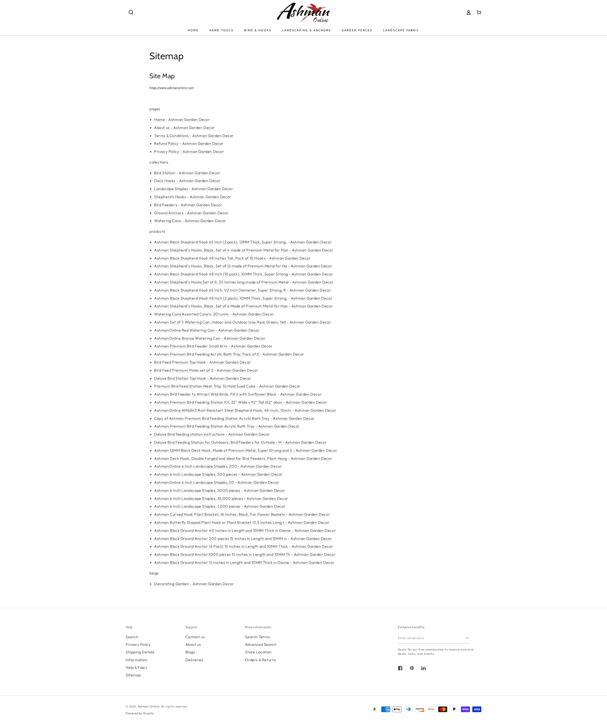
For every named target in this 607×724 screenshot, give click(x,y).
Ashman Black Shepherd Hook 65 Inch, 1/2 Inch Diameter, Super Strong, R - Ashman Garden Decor (242, 290)
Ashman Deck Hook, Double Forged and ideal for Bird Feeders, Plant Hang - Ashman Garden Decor (243, 458)
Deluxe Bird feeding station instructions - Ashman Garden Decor (212, 434)
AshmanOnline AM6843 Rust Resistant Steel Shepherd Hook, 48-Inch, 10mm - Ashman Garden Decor (245, 410)
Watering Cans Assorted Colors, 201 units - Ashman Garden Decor (214, 314)
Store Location (258, 652)
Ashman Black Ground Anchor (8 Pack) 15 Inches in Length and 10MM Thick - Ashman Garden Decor (243, 546)
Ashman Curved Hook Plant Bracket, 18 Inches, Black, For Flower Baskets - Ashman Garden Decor (242, 514)
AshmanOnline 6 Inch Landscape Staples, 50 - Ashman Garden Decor (216, 482)
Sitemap (133, 675)
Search (132, 636)
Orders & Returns (260, 659)
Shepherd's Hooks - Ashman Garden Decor (192, 196)
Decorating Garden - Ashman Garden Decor (194, 583)
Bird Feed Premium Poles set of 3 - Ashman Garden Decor (206, 370)
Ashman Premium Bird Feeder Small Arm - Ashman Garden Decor (213, 346)
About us (193, 644)
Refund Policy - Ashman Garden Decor (189, 143)
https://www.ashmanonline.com (171, 88)
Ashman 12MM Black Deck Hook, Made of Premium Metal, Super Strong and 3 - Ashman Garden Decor (245, 450)
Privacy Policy (138, 644)
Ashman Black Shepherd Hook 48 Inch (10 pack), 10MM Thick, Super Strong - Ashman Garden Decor (243, 274)
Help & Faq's (136, 667)
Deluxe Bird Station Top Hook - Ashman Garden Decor (202, 378)
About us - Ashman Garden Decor (184, 127)
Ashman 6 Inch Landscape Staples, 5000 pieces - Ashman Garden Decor (219, 490)
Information (136, 659)
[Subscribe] (467, 638)
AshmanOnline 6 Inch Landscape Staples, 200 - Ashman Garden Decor (218, 466)
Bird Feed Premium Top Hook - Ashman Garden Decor (202, 362)
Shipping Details (140, 652)
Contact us (195, 636)
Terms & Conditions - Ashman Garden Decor (194, 135)
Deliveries (194, 659)
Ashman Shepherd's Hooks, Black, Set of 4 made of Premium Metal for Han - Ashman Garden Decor (243, 250)
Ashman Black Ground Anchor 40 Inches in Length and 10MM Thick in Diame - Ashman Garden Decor (245, 530)
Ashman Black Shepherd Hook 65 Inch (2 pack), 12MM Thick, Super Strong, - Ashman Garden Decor (243, 242)
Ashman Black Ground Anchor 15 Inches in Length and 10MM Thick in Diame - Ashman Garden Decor (244, 562)
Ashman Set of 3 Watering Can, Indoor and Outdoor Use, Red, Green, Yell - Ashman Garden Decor (242, 322)
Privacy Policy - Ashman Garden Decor (189, 151)
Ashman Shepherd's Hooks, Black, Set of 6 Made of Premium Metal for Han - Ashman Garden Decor (243, 306)
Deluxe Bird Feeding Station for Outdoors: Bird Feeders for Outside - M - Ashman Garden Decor (240, 442)
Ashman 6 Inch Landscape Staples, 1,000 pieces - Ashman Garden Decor (219, 506)
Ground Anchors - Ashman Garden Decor (191, 212)
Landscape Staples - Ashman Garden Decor (193, 188)
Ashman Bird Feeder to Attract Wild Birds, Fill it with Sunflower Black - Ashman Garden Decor (238, 394)
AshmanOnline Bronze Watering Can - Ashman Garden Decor (209, 338)
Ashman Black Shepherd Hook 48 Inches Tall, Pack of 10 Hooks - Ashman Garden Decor (232, 258)
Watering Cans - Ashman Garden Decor (190, 220)
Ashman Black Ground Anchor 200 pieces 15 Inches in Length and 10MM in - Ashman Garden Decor (243, 538)
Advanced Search (260, 644)
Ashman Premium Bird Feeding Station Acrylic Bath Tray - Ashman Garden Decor (227, 426)
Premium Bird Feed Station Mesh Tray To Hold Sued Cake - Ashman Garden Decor (227, 386)
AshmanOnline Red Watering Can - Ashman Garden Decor (207, 330)
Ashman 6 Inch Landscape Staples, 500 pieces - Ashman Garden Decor (218, 474)
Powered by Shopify (140, 713)
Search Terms (257, 636)
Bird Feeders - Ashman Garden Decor (188, 204)
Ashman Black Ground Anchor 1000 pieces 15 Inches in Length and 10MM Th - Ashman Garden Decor (245, 554)
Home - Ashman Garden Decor (182, 119)
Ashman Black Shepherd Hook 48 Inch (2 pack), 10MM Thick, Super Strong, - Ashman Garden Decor (243, 298)
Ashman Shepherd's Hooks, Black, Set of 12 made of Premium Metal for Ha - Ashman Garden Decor (243, 266)
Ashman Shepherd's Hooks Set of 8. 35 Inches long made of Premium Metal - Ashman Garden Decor (244, 282)
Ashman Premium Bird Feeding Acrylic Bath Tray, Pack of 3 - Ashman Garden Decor (229, 354)
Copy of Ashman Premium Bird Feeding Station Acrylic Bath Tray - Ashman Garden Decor (234, 418)
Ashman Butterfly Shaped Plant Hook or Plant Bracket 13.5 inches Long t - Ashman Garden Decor (241, 522)
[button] (131, 12)
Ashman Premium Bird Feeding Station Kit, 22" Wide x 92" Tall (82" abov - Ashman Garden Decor (240, 402)
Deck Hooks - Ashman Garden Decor (187, 180)
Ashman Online (148, 706)
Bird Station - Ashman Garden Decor (187, 172)
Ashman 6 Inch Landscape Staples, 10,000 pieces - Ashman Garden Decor (221, 498)
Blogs (190, 652)
